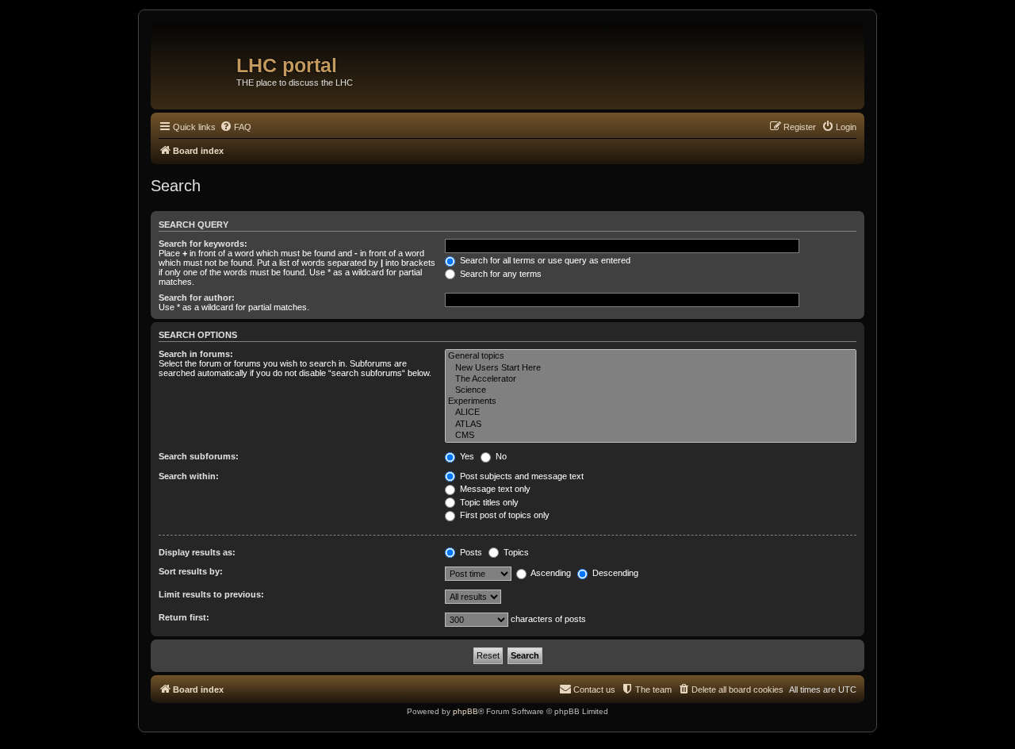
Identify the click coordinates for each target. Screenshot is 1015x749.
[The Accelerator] (650, 379)
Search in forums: (196, 354)
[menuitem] (235, 126)
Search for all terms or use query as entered (544, 260)
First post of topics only (504, 515)
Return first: (184, 617)
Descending (614, 573)
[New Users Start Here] (650, 368)
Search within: (189, 476)
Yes (466, 456)
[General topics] (650, 356)
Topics (515, 552)
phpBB (465, 711)
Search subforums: (199, 456)
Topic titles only (488, 502)
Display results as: (197, 552)
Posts (470, 552)
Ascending (550, 573)
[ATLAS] (650, 424)
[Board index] (195, 59)
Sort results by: (191, 571)
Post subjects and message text (521, 476)
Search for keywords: (203, 243)
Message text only (494, 489)
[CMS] (650, 435)
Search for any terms (500, 273)
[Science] (650, 390)
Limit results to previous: (211, 594)
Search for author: (197, 297)
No (500, 456)
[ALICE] (650, 412)
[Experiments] (650, 401)
